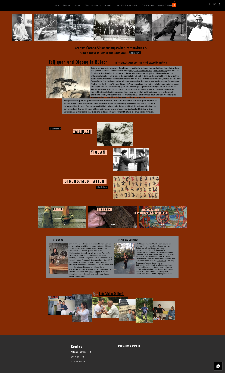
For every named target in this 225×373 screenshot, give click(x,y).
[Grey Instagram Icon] (214, 4)
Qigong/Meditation (164, 273)
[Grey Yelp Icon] (219, 4)
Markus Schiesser (160, 70)
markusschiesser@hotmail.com (153, 62)
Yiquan (103, 68)
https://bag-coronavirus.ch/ (128, 48)
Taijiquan (94, 68)
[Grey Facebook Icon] (209, 4)
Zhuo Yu (108, 73)
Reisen (127, 95)
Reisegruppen (94, 272)
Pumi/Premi (161, 261)
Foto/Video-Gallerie (111, 293)
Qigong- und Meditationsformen (140, 70)
